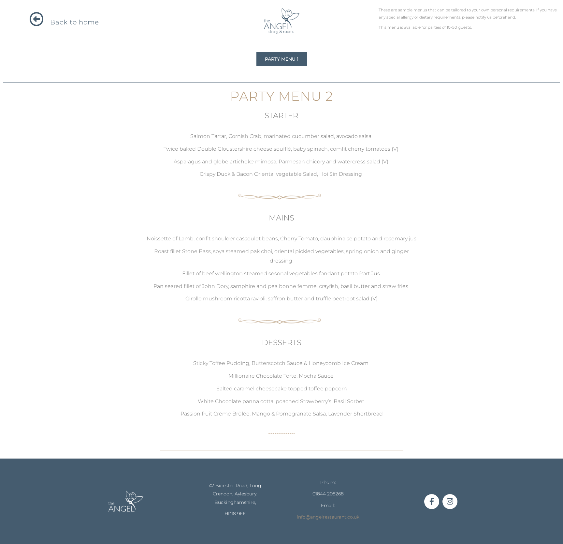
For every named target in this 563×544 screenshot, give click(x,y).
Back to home (74, 22)
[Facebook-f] (431, 501)
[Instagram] (449, 501)
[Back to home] (36, 19)
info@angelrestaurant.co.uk (328, 517)
